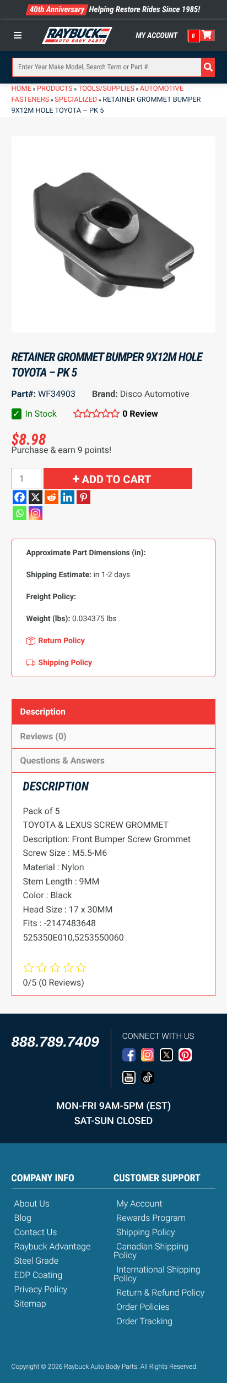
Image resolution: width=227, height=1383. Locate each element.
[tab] (114, 711)
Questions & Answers (62, 760)
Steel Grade (36, 1260)
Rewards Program (151, 1218)
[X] (35, 497)
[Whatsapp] (19, 513)
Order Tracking (144, 1321)
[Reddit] (51, 497)
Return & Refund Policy (160, 1292)
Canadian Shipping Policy (151, 1250)
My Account (157, 36)
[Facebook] (19, 497)
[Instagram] (35, 513)
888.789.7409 (55, 1041)
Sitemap (30, 1303)
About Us (32, 1203)
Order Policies (143, 1307)
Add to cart (117, 479)
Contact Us (35, 1232)
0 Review (140, 413)
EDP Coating (38, 1275)
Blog (22, 1218)
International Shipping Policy (157, 1274)
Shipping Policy (145, 1232)
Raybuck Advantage (52, 1246)
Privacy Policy (41, 1289)
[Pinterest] (83, 497)
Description (43, 711)
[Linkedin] (67, 497)
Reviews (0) (43, 736)
